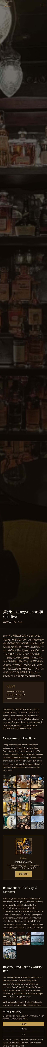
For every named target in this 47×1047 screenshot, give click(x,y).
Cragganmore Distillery (15, 691)
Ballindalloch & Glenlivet (15, 695)
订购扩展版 (23, 874)
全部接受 (23, 1024)
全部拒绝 (24, 1029)
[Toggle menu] (42, 5)
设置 (23, 1034)
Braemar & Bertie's (13, 698)
